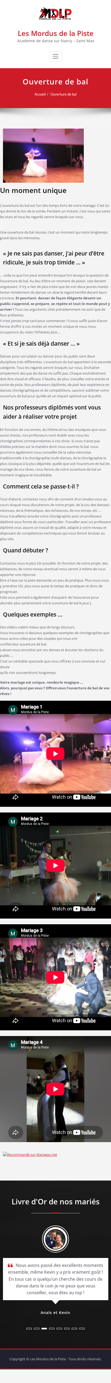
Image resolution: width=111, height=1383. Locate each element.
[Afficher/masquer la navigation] (55, 56)
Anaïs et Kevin (55, 1312)
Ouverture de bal (63, 94)
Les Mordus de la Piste (55, 33)
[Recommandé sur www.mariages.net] (55, 1155)
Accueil (40, 94)
